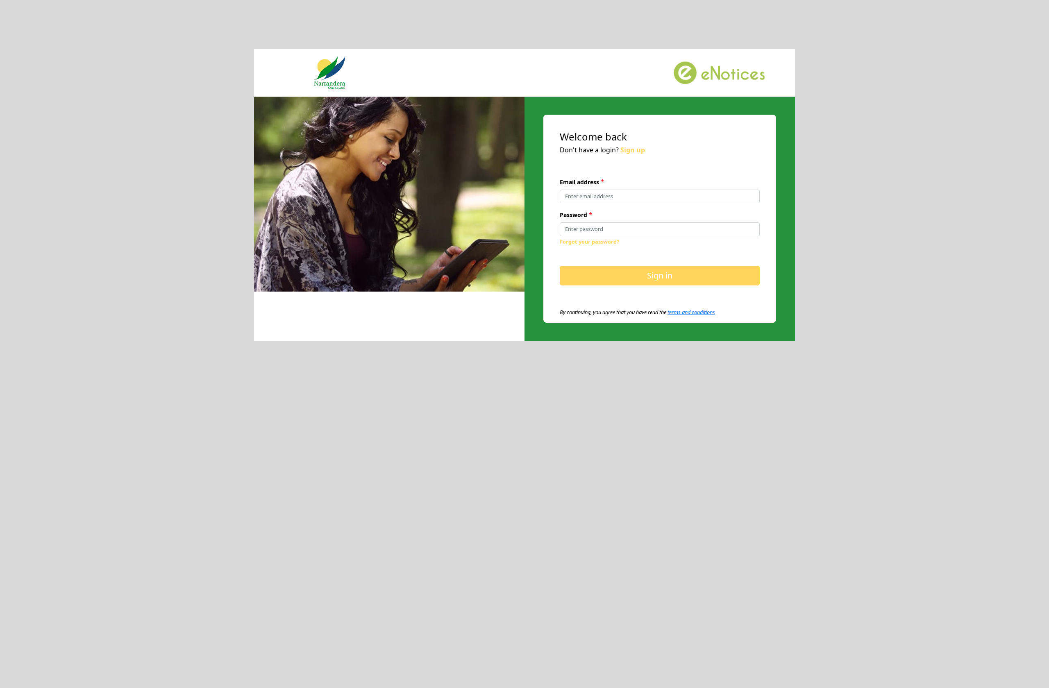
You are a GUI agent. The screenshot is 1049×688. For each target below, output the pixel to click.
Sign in (659, 275)
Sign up (632, 149)
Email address (579, 182)
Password (573, 215)
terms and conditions (691, 312)
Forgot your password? (589, 241)
